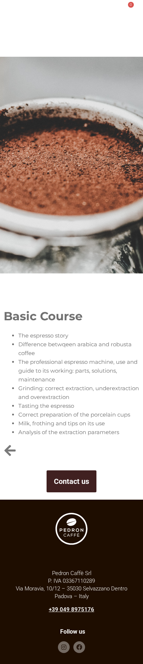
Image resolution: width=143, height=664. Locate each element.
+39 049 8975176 (71, 609)
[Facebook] (79, 647)
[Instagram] (64, 647)
